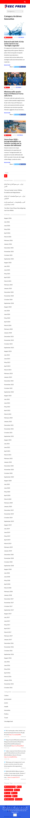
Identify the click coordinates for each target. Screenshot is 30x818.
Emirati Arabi (9, 789)
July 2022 (7, 399)
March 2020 (7, 499)
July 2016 (7, 661)
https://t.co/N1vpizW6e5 (18, 745)
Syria (15, 796)
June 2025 (7, 270)
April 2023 (7, 366)
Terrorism (19, 799)
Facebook (23, 66)
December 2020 (9, 466)
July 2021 (7, 443)
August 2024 (8, 307)
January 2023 (8, 377)
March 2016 (7, 676)
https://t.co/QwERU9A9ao (10, 757)
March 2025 (7, 281)
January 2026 (8, 244)
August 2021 (8, 440)
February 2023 (8, 373)
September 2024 (9, 303)
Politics (6, 714)
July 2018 (7, 573)
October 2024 (8, 299)
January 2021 (8, 462)
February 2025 (8, 284)
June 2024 (7, 314)
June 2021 (7, 447)
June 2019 (7, 532)
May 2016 (7, 669)
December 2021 (9, 425)
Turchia (8, 793)
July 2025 (7, 266)
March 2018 (7, 588)
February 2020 (8, 503)
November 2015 (9, 684)
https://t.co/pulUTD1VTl (14, 777)
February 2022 (8, 418)
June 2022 (7, 403)
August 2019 (8, 525)
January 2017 (8, 639)
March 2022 (7, 414)
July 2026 (7, 222)
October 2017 (8, 606)
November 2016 (9, 647)
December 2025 (9, 248)
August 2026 (8, 218)
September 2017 (9, 610)
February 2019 (8, 547)
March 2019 (7, 543)
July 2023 (7, 355)
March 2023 (7, 369)
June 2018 (7, 576)
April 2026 (7, 233)
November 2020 (9, 469)
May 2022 (7, 406)
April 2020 (7, 495)
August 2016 (8, 658)
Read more (7, 65)
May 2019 (7, 536)
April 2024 (7, 321)
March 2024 (7, 325)
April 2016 (7, 673)
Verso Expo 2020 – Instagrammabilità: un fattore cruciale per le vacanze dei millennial (12, 142)
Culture (6, 695)
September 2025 (9, 259)
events (7, 87)
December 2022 (9, 381)
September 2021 (9, 436)
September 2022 (9, 392)
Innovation (8, 135)
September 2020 (9, 477)
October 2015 (8, 687)
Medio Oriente (9, 799)
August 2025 (8, 262)
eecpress (21, 37)
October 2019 (8, 517)
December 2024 (9, 292)
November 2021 (9, 429)
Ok (15, 815)
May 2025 (7, 273)
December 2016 (9, 643)
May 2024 (7, 318)
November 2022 (9, 384)
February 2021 (8, 458)
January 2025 (8, 288)
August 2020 (8, 480)
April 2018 (7, 584)
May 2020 (7, 491)
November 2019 (9, 514)
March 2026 (7, 236)
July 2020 (7, 484)
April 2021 (7, 451)
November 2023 (9, 340)
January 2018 (8, 595)
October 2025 (8, 255)
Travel (6, 717)
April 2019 (7, 539)
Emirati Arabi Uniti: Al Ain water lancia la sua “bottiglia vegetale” (14, 44)
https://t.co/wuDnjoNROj (15, 734)
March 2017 (7, 632)
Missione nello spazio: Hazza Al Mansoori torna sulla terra (13, 94)
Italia (19, 786)
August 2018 (8, 569)
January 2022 (8, 421)
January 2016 (8, 680)
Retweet (24, 736)
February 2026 (8, 240)
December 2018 (9, 554)
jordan (17, 789)
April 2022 (7, 410)
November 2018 (9, 558)
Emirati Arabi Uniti (10, 786)
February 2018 (8, 591)
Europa (15, 793)
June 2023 (7, 358)
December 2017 (9, 599)
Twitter (17, 66)
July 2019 (7, 528)
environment (9, 37)
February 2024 (8, 329)
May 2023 (7, 362)
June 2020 (7, 488)
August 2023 (8, 351)
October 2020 (8, 473)
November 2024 (9, 296)
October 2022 (8, 388)
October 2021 (8, 432)
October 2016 (8, 650)
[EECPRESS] (15, 7)
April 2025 (7, 277)
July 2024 (7, 310)
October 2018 (8, 562)
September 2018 (9, 565)
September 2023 (9, 347)
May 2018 (7, 580)
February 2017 (8, 636)
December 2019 (9, 510)
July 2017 (7, 617)
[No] (28, 811)
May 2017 (7, 624)
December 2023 (9, 336)
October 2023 (8, 344)
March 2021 (7, 454)
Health (6, 706)
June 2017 (7, 621)
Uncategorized (8, 721)
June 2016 (7, 665)
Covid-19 (8, 796)
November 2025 (9, 251)
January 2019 (8, 551)
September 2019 (9, 521)
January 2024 (8, 333)
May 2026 (7, 229)
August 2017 (8, 613)
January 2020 (8, 506)
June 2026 (7, 225)
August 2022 (8, 395)
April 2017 (7, 628)
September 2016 (9, 654)
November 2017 (9, 602)
